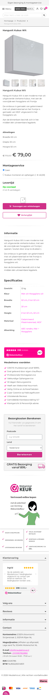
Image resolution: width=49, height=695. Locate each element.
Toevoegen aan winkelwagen (26, 206)
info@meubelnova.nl (19, 650)
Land (9, 442)
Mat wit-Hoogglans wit (32, 293)
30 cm (24, 306)
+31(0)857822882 (20, 653)
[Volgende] (45, 90)
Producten (21, 21)
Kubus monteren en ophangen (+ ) (24, 175)
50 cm (24, 300)
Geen (7, 170)
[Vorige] (44, 90)
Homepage (8, 21)
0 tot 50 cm (33, 300)
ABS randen (27, 328)
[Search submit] (44, 15)
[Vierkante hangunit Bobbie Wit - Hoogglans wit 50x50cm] (24, 56)
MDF (39, 322)
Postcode (11, 431)
